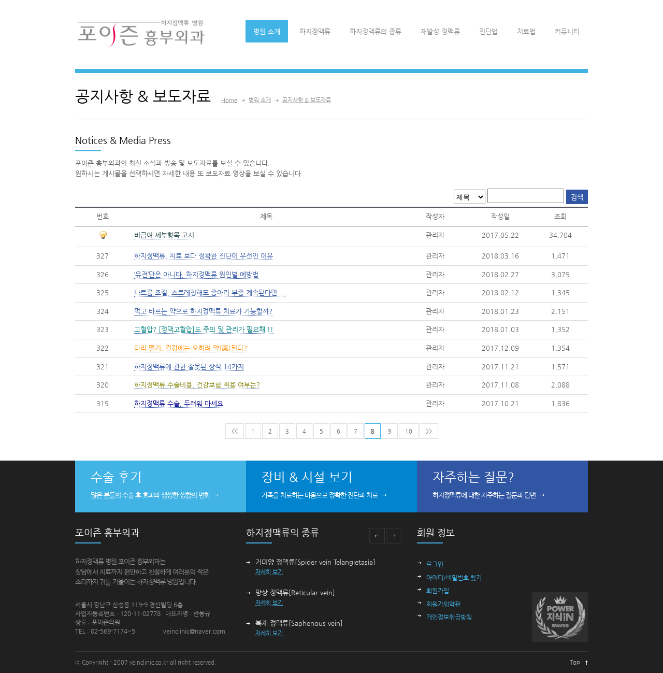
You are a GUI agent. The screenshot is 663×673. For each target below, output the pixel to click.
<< (235, 431)
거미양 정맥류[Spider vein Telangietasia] (315, 562)
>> (429, 431)
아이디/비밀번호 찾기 (454, 577)
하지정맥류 (314, 31)
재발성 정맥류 (440, 31)
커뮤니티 (567, 31)
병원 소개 (266, 31)
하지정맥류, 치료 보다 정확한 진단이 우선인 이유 (203, 256)
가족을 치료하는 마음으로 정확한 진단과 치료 (320, 495)
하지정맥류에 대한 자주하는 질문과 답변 (484, 495)
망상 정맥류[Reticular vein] (295, 592)
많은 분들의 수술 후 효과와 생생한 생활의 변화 (150, 495)
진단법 (488, 31)
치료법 (526, 31)
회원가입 (437, 590)
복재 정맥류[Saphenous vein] (299, 623)
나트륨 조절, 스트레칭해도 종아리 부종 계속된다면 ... (209, 292)
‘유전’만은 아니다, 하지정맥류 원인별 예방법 (196, 274)
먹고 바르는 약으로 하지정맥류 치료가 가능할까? (203, 311)
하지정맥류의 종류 (375, 31)
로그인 (434, 564)
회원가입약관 (443, 604)
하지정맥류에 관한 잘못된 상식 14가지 (189, 366)
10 (408, 431)
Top (575, 662)
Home (229, 100)
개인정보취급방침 (449, 617)
